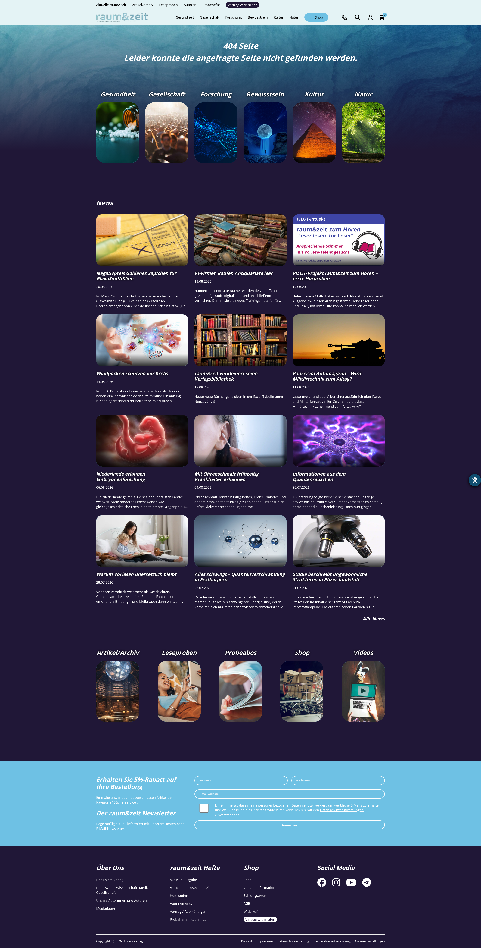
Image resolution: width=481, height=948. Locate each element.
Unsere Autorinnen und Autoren (121, 900)
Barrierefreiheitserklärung (332, 941)
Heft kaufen (179, 895)
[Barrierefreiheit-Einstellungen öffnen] (475, 480)
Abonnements (181, 903)
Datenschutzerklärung (293, 941)
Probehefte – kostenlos (188, 919)
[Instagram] (336, 882)
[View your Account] (370, 17)
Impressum (265, 941)
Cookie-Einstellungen (370, 941)
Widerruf (250, 911)
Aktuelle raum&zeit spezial (191, 887)
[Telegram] (366, 882)
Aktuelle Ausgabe (183, 879)
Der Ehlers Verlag (109, 879)
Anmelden (289, 825)
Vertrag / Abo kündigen (188, 911)
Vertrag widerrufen (260, 919)
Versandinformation (259, 887)
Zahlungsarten (255, 895)
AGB (247, 903)
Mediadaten (105, 908)
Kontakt (246, 941)
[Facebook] (321, 882)
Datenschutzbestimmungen (342, 810)
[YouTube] (351, 882)
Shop (248, 879)
